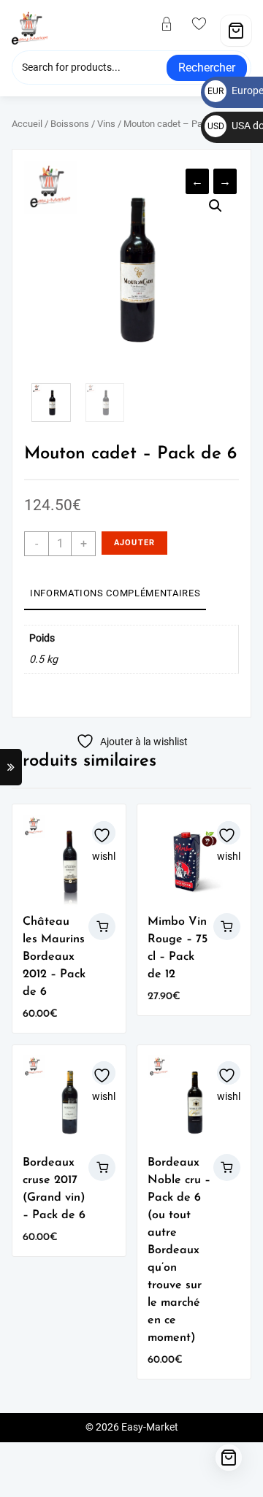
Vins (106, 123)
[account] (172, 24)
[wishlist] (205, 24)
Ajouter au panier (134, 546)
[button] (215, 206)
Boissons (69, 123)
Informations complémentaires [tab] (115, 593)
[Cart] (236, 30)
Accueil (27, 123)
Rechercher (206, 67)
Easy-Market (149, 1427)
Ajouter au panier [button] (101, 926)
